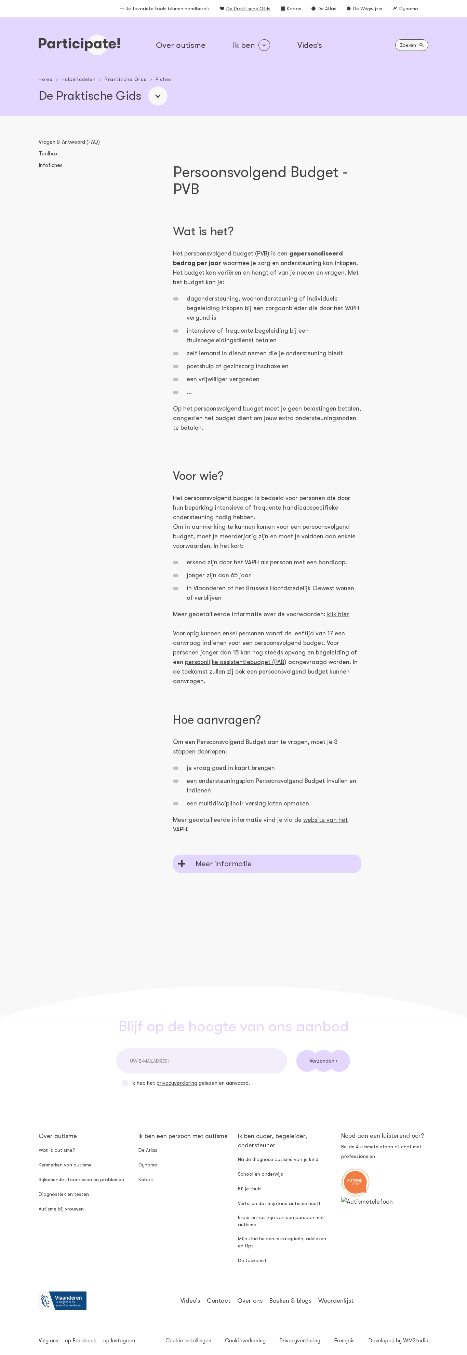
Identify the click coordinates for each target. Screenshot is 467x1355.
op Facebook (80, 1341)
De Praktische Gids (248, 8)
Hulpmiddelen (79, 79)
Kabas (294, 8)
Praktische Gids (126, 79)
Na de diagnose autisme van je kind (278, 1159)
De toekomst (252, 1260)
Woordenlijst (335, 1300)
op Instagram (119, 1341)
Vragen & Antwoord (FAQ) (69, 142)
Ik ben (244, 45)
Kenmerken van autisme (65, 1164)
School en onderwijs (260, 1174)
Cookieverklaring (245, 1341)
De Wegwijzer (368, 8)
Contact (218, 1300)
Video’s (309, 45)
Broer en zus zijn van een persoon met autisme (281, 1221)
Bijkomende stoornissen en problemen (81, 1179)
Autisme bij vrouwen (61, 1209)
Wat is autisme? (57, 1150)
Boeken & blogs (290, 1300)
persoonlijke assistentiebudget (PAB (234, 662)
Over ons (250, 1300)
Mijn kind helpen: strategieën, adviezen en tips (282, 1242)
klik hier (338, 614)
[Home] (79, 44)
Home (46, 79)
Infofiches (51, 165)
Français (344, 1341)
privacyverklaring (177, 1083)
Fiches (164, 79)
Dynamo (408, 8)
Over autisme (180, 45)
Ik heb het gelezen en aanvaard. (190, 1083)
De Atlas (327, 8)
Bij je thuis (250, 1188)
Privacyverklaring (299, 1341)
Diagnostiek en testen (64, 1194)
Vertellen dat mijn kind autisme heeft (279, 1203)
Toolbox (48, 154)
